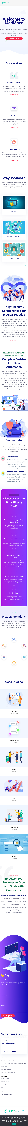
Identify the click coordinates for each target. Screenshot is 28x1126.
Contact (3, 1085)
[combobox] (14, 1000)
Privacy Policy (5, 1081)
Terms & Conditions (6, 1094)
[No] (26, 1120)
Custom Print (14, 829)
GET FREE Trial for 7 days (14, 38)
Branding (14, 771)
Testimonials (4, 1091)
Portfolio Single (14, 713)
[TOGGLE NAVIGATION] (22, 3)
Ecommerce (14, 742)
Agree (14, 1123)
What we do (4, 1088)
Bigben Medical (5, 1078)
